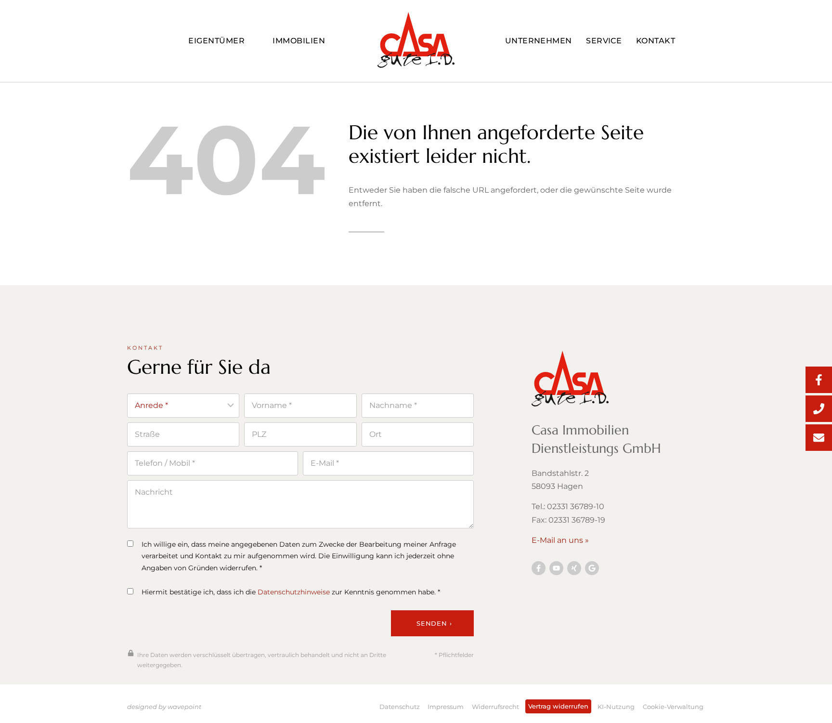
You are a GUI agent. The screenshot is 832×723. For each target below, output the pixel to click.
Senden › (434, 623)
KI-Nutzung (616, 706)
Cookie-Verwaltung (673, 706)
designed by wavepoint (164, 706)
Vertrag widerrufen (558, 706)
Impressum (446, 706)
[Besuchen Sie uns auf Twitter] (592, 568)
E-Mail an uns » (560, 540)
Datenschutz (399, 706)
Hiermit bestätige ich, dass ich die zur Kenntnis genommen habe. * (291, 592)
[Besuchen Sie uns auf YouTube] (556, 568)
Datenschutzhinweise (294, 592)
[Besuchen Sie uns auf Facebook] (539, 568)
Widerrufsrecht (495, 706)
